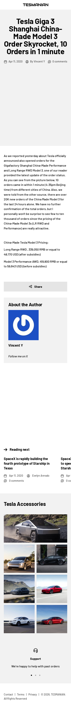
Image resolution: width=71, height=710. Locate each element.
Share (38, 286)
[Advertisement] (35, 108)
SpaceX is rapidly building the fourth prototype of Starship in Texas (26, 463)
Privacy (32, 694)
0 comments (59, 61)
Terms (20, 694)
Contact (8, 694)
